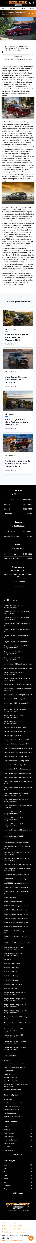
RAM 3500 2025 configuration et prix (16, 955)
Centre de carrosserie (11, 1141)
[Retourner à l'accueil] (2, 12)
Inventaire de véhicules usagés (14, 1102)
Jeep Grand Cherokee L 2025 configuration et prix (13, 850)
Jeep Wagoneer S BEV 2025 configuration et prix (13, 878)
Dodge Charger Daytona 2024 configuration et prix (14, 687)
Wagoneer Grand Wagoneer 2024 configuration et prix (15, 1028)
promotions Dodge (9, 189)
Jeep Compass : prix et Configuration (16, 780)
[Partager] (31, 12)
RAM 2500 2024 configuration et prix (16, 939)
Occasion (12, 8)
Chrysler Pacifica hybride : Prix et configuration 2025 (15, 663)
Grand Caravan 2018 (11, 127)
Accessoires (8, 1134)
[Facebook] (11, 581)
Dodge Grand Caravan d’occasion (15, 272)
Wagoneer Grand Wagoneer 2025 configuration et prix (15, 1034)
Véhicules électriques (11, 1023)
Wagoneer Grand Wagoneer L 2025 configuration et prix (15, 1046)
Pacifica (9, 237)
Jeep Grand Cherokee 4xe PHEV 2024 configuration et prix (16, 832)
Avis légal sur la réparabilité (13, 1138)
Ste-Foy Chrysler (16, 64)
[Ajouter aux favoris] (27, 12)
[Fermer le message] (31, 46)
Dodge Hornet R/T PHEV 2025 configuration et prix (13, 742)
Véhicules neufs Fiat (10, 1007)
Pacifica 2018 (8, 214)
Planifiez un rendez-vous (12, 1151)
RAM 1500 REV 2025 (10, 930)
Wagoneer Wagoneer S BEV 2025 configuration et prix (15, 1083)
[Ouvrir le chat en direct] (29, 1238)
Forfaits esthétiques (10, 1148)
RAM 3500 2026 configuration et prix (16, 960)
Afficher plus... (17, 1189)
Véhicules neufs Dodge (11, 1002)
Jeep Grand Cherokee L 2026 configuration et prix (13, 856)
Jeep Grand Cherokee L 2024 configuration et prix (13, 844)
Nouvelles (17, 61)
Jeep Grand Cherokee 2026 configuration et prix (13, 819)
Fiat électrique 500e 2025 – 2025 (15, 751)
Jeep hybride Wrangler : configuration (16, 908)
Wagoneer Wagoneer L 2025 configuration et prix (13, 1071)
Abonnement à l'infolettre (12, 1124)
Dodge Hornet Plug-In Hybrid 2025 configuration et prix (15, 730)
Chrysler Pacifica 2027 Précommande (16, 652)
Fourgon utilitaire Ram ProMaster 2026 (16, 764)
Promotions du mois (10, 1116)
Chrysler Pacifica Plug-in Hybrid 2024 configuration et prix (16, 657)
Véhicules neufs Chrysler (12, 998)
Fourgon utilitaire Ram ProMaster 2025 (16, 759)
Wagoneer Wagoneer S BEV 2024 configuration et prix (15, 1077)
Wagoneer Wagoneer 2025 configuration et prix (13, 1059)
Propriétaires (8, 1109)
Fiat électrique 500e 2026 (12, 755)
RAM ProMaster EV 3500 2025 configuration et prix (13, 983)
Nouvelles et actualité (11, 1112)
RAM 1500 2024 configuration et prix (16, 912)
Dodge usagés (14, 278)
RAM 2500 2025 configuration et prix (16, 943)
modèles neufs (19, 287)
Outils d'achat (8, 1105)
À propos (7, 1095)
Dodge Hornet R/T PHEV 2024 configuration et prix (13, 736)
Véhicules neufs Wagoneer (13, 1019)
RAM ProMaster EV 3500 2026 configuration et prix (13, 989)
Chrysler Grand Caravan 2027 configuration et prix (14, 616)
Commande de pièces (11, 1145)
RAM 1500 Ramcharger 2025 (13, 935)
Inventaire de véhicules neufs (14, 1099)
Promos (21, 8)
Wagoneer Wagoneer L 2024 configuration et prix (13, 1065)
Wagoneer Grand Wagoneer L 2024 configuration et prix (15, 1040)
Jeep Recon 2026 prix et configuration (16, 873)
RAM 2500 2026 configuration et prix (16, 947)
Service (30, 8)
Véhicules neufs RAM (11, 1015)
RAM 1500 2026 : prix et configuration (16, 920)
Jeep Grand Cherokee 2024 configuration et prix (13, 813)
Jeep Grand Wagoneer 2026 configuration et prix (13, 862)
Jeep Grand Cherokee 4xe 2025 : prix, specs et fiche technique (16, 826)
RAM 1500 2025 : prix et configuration (16, 916)
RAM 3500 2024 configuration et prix (16, 951)
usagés (4, 289)
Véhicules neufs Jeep (11, 1011)
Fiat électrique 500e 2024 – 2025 (15, 747)
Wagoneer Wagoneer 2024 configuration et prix (13, 1053)
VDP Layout (7, 994)
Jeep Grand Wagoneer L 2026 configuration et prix (14, 868)
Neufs (3, 8)
